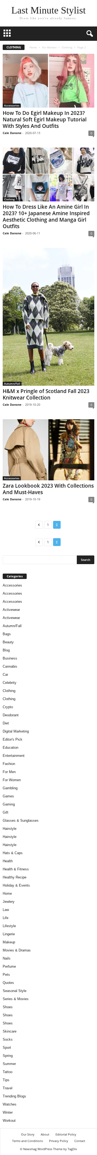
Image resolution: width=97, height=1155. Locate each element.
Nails (7, 958)
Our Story (27, 1134)
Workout (9, 1121)
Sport (7, 1048)
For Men (9, 772)
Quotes (8, 983)
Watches (9, 1104)
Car (5, 675)
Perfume (9, 966)
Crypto (8, 707)
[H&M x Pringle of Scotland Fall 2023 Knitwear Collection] (48, 317)
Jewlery (9, 902)
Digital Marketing (16, 731)
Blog (6, 650)
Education (10, 747)
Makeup (9, 942)
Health (8, 861)
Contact (79, 1141)
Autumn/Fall (12, 383)
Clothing (67, 47)
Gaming (9, 804)
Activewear (11, 610)
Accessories (11, 105)
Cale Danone (12, 133)
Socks (8, 1039)
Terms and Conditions (27, 1141)
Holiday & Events (16, 885)
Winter (8, 1112)
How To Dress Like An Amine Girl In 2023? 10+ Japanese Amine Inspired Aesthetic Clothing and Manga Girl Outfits (46, 216)
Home (33, 47)
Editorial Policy (66, 1134)
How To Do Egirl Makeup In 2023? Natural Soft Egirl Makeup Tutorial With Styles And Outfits (44, 119)
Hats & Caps (13, 853)
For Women (49, 47)
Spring (8, 1056)
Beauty (8, 642)
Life (5, 918)
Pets (6, 975)
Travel (7, 1088)
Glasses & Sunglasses (21, 820)
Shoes (8, 1007)
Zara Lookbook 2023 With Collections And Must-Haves (48, 489)
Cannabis (10, 666)
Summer (9, 1064)
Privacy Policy (58, 1141)
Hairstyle (9, 829)
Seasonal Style (14, 991)
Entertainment (14, 756)
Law (6, 910)
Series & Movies (16, 999)
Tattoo (7, 1072)
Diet (6, 723)
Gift (5, 812)
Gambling (10, 788)
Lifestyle (9, 926)
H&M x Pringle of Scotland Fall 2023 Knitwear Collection (46, 394)
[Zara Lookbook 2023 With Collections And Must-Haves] (48, 449)
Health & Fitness (16, 869)
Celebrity (9, 683)
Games (8, 796)
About (45, 1134)
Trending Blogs (14, 1096)
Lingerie (9, 934)
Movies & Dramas (17, 950)
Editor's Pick (12, 739)
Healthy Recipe (14, 877)
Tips (6, 1080)
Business (10, 658)
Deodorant (11, 715)
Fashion (9, 764)
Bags (7, 634)
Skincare (9, 1031)
